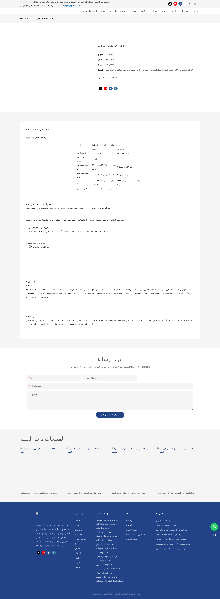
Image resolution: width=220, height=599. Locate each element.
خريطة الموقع (85, 594)
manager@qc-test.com (71, 6)
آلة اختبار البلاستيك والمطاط (41, 19)
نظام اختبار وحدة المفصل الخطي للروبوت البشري (175, 493)
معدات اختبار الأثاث (104, 540)
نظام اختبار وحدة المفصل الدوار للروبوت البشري (83, 493)
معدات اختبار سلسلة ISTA (107, 520)
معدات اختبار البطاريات (105, 524)
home (23, 19)
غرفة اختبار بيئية (103, 528)
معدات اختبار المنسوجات (106, 548)
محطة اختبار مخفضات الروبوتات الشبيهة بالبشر (129, 493)
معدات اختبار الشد (103, 532)
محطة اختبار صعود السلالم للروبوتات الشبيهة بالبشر (39, 493)
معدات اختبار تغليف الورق (106, 536)
